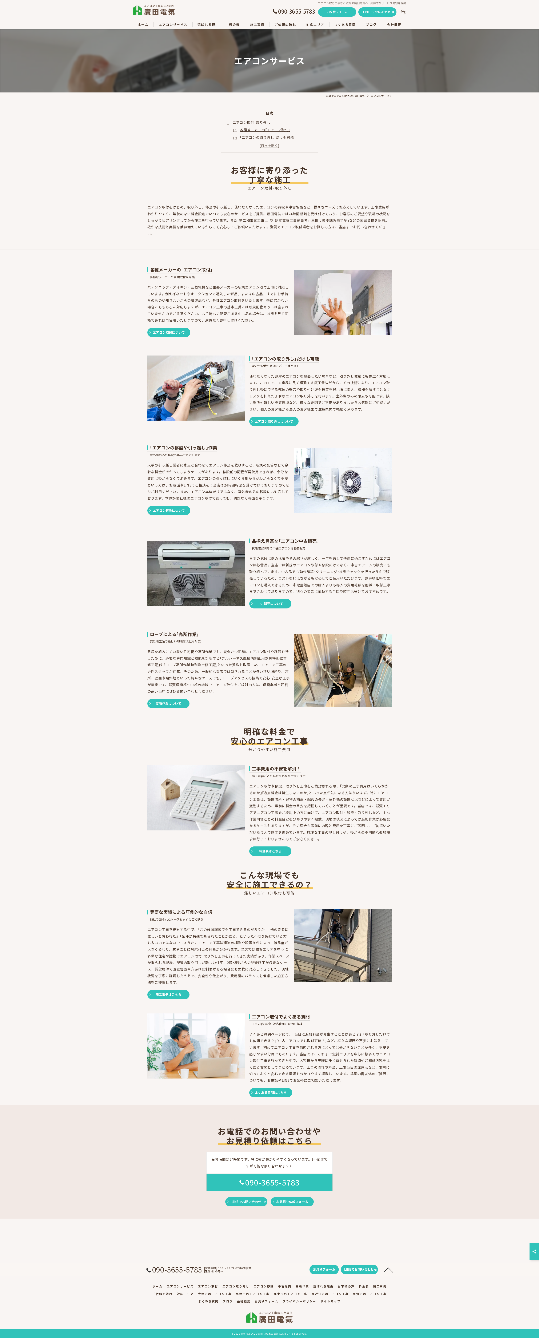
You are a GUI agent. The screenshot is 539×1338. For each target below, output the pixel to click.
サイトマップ (330, 1301)
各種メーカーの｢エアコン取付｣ (265, 129)
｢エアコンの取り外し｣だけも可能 (267, 137)
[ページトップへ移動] (388, 1269)
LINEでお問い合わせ (377, 12)
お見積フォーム (337, 12)
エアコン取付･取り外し (251, 122)
